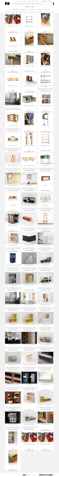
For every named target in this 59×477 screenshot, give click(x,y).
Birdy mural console (29, 245)
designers (36, 3)
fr (52, 3)
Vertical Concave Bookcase (29, 344)
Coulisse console (45, 165)
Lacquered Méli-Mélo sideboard (29, 205)
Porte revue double (13, 424)
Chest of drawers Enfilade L (29, 165)
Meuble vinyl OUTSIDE (29, 65)
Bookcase (21, 3)
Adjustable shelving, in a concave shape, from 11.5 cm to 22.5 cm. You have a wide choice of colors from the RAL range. (13, 348)
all (10, 9)
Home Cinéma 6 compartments (13, 384)
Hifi (13, 3)
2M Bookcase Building (13, 165)
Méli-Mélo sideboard (45, 344)
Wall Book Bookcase (45, 245)
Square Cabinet (12, 324)
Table (24, 3)
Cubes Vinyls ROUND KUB (12, 26)
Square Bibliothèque (29, 284)
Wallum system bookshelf (45, 225)
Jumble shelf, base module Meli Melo (13, 285)
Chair (26, 3)
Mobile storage (15, 9)
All (10, 3)
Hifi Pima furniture (45, 264)
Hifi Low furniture (13, 125)
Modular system (46, 9)
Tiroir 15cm (29, 384)
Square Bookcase (29, 264)
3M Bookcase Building (46, 304)
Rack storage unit (13, 245)
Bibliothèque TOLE (29, 26)
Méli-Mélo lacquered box (45, 404)
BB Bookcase (45, 205)
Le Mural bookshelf (12, 185)
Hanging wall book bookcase (13, 105)
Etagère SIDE (13, 205)
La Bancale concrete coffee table (45, 86)
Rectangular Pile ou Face (29, 324)
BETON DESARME (16, 3)
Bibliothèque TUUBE (45, 45)
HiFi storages (39, 9)
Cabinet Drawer (45, 324)
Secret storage (29, 225)
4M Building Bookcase (29, 304)
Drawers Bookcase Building (29, 364)
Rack (29, 404)
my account (44, 1)
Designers (32, 3)
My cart (50, 1)
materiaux (39, 3)
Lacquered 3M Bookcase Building (12, 264)
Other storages (32, 9)
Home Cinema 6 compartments (45, 364)
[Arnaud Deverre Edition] (7, 3)
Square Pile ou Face (12, 364)
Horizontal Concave (13, 344)
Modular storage (23, 9)
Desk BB (45, 185)
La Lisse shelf (29, 185)
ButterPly (29, 3)
